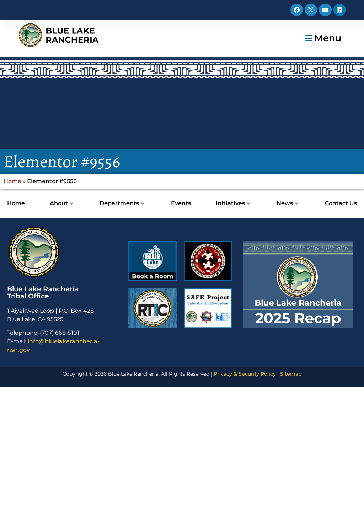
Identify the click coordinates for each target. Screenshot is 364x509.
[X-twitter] (311, 10)
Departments (119, 203)
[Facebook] (296, 10)
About (59, 203)
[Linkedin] (339, 10)
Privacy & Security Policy (245, 374)
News (285, 203)
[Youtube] (325, 10)
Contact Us (341, 203)
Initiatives (230, 203)
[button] (322, 38)
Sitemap (291, 374)
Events (181, 203)
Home (12, 181)
